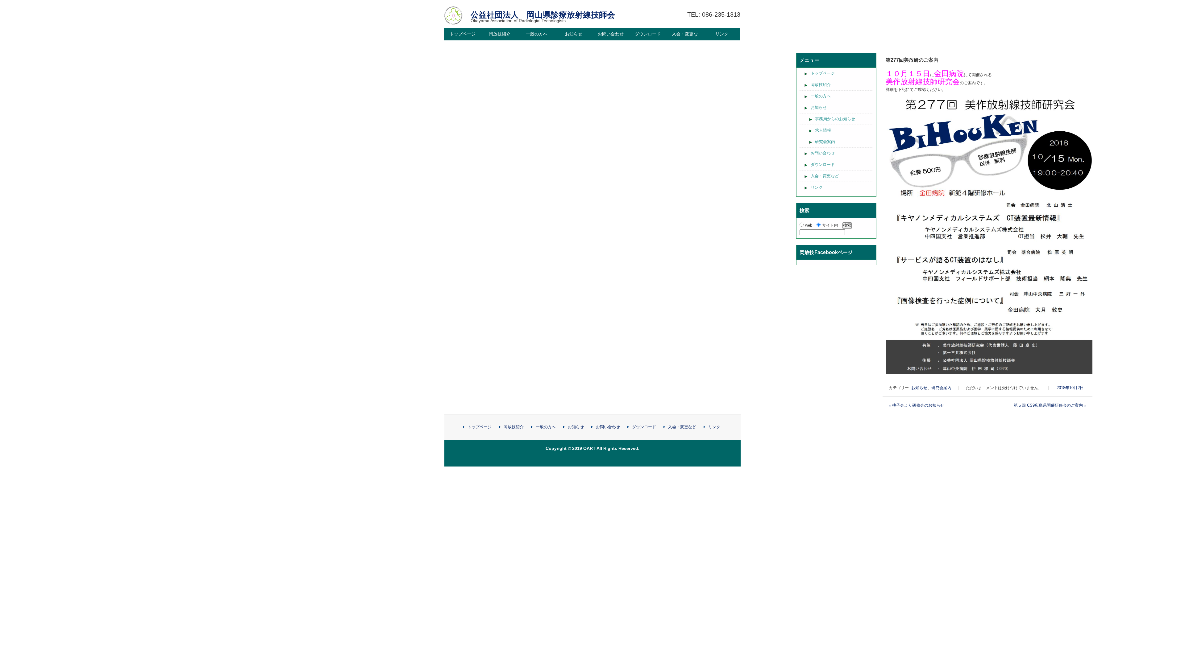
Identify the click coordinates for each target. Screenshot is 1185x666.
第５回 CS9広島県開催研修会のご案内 (1050, 405)
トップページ (463, 33)
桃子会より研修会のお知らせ (916, 405)
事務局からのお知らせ (835, 119)
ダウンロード (648, 33)
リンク (721, 33)
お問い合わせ (611, 33)
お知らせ (573, 33)
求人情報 (823, 130)
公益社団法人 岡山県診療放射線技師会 (543, 14)
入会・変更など (685, 40)
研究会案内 (941, 387)
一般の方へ (536, 33)
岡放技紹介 (499, 33)
